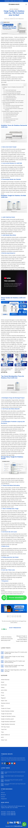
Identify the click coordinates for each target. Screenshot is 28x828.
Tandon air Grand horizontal (8, 149)
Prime (2, 692)
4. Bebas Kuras (8, 117)
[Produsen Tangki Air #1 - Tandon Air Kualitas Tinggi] (14, 4)
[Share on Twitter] (13, 616)
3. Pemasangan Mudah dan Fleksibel (12, 93)
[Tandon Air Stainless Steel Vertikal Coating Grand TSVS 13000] (21, 360)
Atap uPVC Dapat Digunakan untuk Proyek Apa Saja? (15, 670)
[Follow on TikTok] (7, 763)
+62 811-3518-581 (11, 811)
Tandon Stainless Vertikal (7, 711)
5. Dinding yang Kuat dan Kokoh (11, 118)
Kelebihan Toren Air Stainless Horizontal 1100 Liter (13, 87)
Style (2, 705)
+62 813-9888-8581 (11, 813)
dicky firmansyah (20, 18)
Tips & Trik (3, 729)
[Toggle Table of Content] (24, 85)
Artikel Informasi (14, 9)
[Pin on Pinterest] (18, 616)
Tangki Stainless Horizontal (8, 724)
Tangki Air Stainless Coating (8, 716)
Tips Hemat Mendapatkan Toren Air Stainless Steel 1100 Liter (13, 103)
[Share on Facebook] (10, 616)
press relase (4, 690)
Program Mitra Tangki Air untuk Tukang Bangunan (14, 657)
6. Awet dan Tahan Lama (10, 120)
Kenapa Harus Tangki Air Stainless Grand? (12, 111)
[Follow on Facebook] (2, 763)
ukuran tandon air (5, 734)
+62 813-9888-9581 (11, 814)
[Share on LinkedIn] (20, 616)
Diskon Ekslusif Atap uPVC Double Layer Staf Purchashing (15, 661)
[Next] (27, 364)
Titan (2, 732)
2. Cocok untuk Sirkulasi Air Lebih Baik (13, 91)
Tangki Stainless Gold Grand (8, 721)
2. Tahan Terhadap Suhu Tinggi (11, 114)
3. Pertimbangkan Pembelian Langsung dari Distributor (14, 109)
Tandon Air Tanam (5, 708)
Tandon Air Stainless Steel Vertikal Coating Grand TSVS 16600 (7, 370)
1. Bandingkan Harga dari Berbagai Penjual (14, 105)
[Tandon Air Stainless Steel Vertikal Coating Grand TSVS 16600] (7, 360)
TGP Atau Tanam (5, 727)
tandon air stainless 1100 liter (16, 434)
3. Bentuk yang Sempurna (10, 99)
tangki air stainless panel (7, 719)
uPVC (2, 737)
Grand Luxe (4, 684)
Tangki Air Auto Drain (6, 713)
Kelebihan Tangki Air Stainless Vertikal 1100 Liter (14, 94)
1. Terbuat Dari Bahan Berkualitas (12, 113)
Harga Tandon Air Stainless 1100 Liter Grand (13, 100)
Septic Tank (4, 700)
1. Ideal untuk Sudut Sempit (10, 90)
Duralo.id (3, 796)
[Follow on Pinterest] (9, 763)
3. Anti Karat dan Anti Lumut (10, 115)
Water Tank (4, 740)
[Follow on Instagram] (5, 763)
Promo (2, 695)
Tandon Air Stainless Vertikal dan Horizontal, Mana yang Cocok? (7, 638)
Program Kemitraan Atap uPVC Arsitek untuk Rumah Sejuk (16, 652)
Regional (3, 698)
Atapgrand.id (4, 798)
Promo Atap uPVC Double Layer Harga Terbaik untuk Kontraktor (14, 666)
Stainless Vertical (5, 703)
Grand (2, 682)
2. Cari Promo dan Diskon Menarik (12, 107)
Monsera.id (3, 794)
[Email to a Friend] (15, 616)
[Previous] (1, 364)
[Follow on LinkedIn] (12, 763)
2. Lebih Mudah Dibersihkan (11, 97)
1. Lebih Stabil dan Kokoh (10, 96)
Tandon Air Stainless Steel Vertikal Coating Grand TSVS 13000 (20, 370)
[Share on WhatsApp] (8, 616)
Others (2, 687)
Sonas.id (3, 792)
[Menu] (26, 4)
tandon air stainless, (6, 78)
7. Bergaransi (8, 121)
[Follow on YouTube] (14, 763)
